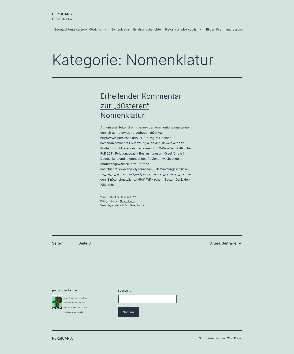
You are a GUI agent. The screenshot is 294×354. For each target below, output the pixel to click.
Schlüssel (130, 205)
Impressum (234, 29)
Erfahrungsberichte (147, 29)
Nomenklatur (120, 29)
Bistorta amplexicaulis (180, 29)
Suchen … (124, 290)
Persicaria (62, 14)
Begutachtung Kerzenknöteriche (77, 29)
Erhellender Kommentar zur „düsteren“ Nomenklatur (141, 106)
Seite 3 (85, 243)
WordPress (234, 338)
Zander (141, 205)
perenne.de (78, 312)
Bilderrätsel (214, 29)
